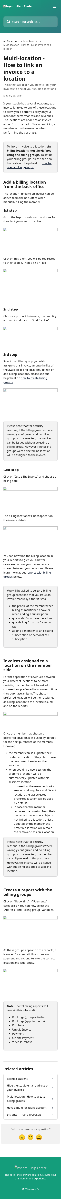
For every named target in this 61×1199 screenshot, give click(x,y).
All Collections (11, 41)
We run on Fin (32, 1189)
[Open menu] (55, 6)
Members (28, 41)
